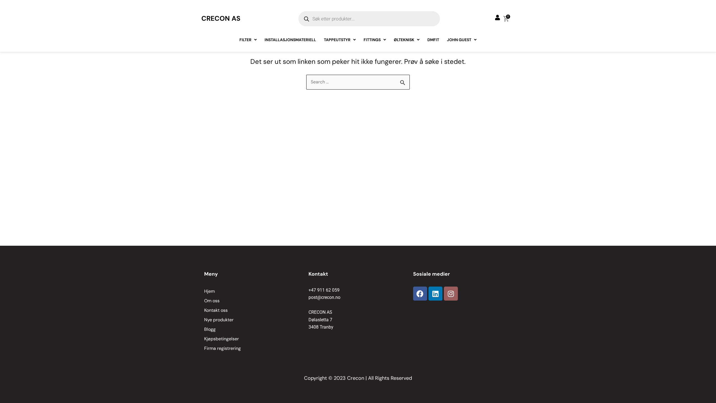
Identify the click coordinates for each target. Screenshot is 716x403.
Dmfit (433, 39)
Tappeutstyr (337, 39)
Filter (245, 39)
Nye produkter (219, 320)
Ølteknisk (404, 39)
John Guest (459, 39)
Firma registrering (222, 348)
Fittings (372, 39)
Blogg (210, 329)
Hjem (209, 291)
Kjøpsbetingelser (221, 339)
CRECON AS (221, 18)
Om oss (212, 301)
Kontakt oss (216, 310)
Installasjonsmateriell (290, 39)
